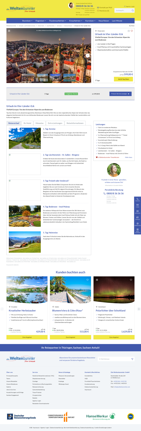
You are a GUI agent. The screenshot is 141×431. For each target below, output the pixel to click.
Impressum (88, 389)
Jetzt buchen (123, 79)
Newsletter (62, 378)
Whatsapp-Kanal (64, 384)
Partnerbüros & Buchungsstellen (42, 384)
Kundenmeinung (90, 384)
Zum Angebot (27, 337)
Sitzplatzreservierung (39, 378)
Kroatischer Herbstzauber (22, 310)
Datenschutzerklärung (91, 387)
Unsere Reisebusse (11, 384)
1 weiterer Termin (59, 332)
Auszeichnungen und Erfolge (14, 392)
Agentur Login (37, 401)
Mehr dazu (128, 157)
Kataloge (61, 381)
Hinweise (40, 123)
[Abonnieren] (132, 359)
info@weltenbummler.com (122, 387)
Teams (8, 378)
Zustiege (35, 381)
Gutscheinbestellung (39, 389)
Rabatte (35, 398)
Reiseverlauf (13, 123)
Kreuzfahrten (74, 21)
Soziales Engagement (12, 395)
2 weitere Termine (16, 332)
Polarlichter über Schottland (110, 310)
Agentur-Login (130, 6)
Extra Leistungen (55, 123)
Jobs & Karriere (11, 389)
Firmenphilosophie (12, 376)
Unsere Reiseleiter (11, 381)
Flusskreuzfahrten (56, 21)
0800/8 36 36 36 (84, 6)
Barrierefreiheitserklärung (72, 427)
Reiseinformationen (75, 123)
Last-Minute (117, 21)
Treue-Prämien (37, 392)
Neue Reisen (104, 21)
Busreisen (26, 21)
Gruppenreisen (37, 395)
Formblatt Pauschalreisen (92, 381)
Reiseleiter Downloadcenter (41, 403)
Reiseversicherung (38, 387)
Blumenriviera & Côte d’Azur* (67, 310)
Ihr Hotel (27, 123)
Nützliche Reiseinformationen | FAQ (43, 376)
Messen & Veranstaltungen (66, 376)
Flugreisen (40, 21)
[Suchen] (133, 10)
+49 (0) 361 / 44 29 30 (119, 381)
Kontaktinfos (88, 376)
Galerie (8, 387)
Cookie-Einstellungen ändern (103, 427)
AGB (86, 378)
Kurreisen (89, 21)
